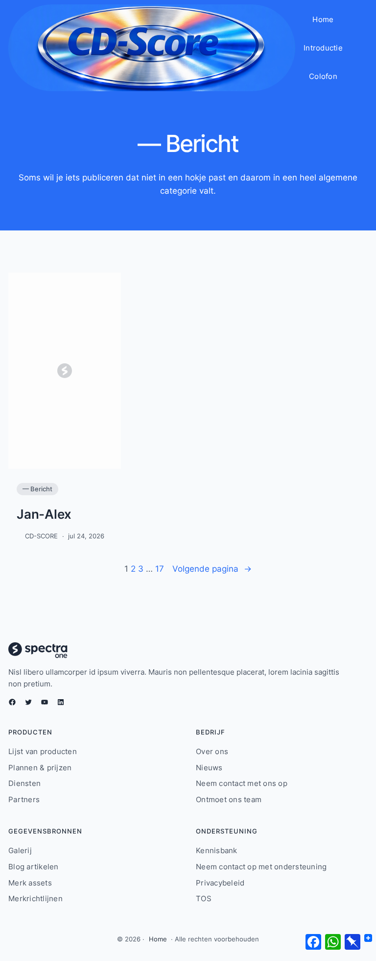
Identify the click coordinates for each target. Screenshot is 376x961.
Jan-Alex (44, 514)
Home (158, 939)
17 (159, 568)
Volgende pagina (212, 568)
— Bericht (37, 489)
